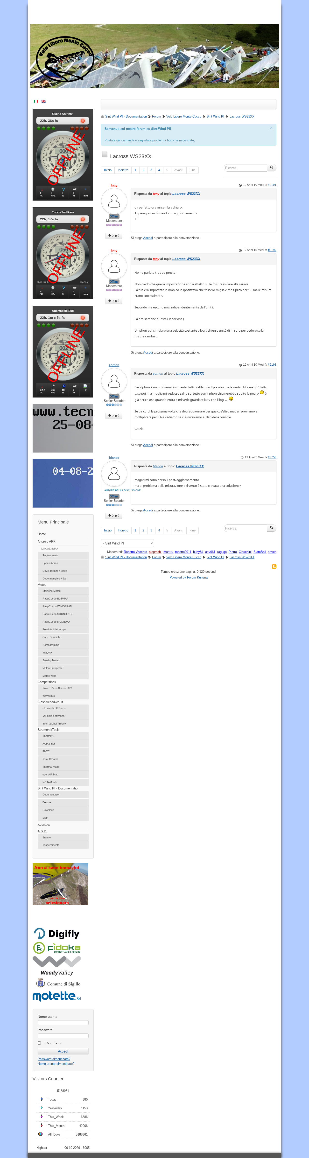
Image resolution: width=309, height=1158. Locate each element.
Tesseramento (50, 845)
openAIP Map (50, 774)
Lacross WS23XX (186, 193)
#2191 (272, 184)
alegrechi (155, 552)
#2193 (272, 364)
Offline (114, 216)
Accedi (148, 238)
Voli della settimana (53, 715)
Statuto (46, 837)
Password (45, 1030)
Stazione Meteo (51, 590)
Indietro (123, 170)
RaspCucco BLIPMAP (55, 598)
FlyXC (46, 751)
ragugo (222, 552)
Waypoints (48, 695)
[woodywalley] (57, 974)
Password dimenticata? (54, 1059)
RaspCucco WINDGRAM (57, 606)
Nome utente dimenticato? (56, 1064)
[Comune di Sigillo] (57, 987)
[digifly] (57, 938)
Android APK (47, 541)
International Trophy (54, 723)
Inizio (108, 170)
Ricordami (53, 1043)
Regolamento (50, 555)
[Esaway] (57, 953)
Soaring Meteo (50, 660)
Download (48, 810)
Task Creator (50, 759)
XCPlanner (48, 743)
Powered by (178, 577)
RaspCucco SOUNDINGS (57, 614)
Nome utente (47, 1016)
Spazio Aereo (50, 563)
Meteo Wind (49, 675)
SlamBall (259, 552)
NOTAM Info (49, 782)
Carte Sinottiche (51, 637)
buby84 (198, 552)
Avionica (44, 825)
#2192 (272, 250)
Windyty (47, 652)
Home (42, 534)
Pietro (233, 552)
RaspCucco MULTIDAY (56, 621)
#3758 (272, 457)
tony (114, 185)
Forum (46, 802)
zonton (114, 365)
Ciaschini (245, 552)
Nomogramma (50, 644)
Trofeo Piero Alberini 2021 (57, 688)
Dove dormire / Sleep (54, 570)
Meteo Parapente (52, 668)
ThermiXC (48, 735)
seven (272, 552)
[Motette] (57, 1001)
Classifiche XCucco (53, 708)
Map (45, 817)
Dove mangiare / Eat (54, 578)
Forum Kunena (197, 577)
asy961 (210, 552)
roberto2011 (183, 552)
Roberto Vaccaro (135, 552)
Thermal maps (50, 766)
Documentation (51, 794)
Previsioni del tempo (54, 629)
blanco (114, 458)
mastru (168, 552)
